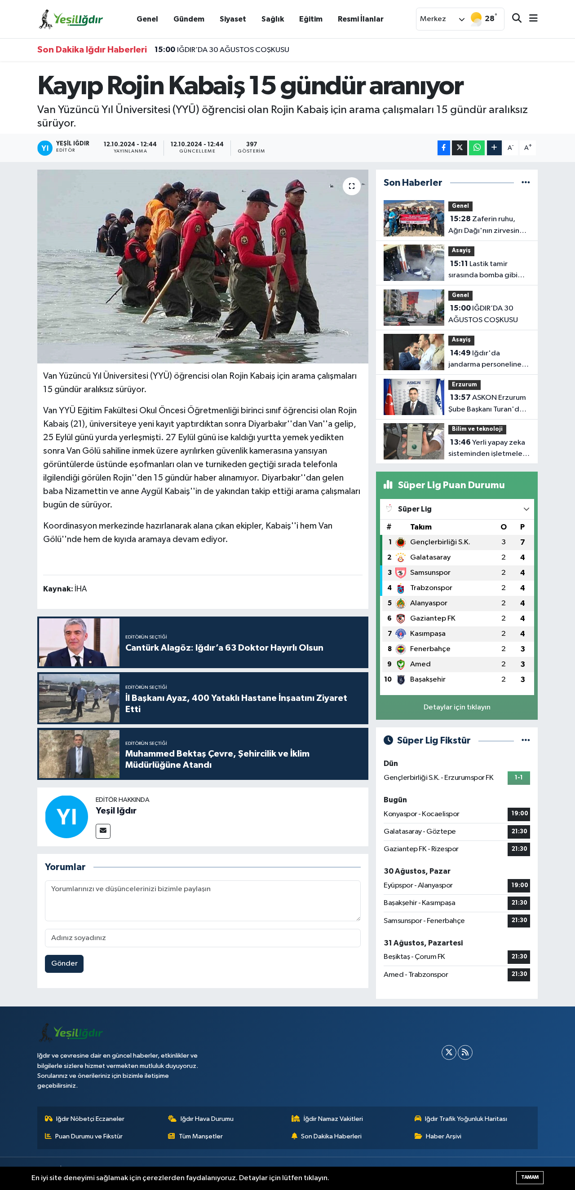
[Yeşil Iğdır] (66, 816)
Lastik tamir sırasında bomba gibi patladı (483, 270)
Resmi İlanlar (361, 19)
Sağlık (272, 19)
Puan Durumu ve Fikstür (89, 1136)
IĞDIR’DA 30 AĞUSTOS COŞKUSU (222, 50)
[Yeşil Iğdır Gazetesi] (71, 18)
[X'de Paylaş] (459, 147)
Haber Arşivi (443, 1136)
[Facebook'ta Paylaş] (444, 147)
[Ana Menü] (530, 19)
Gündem (188, 19)
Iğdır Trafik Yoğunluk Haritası (466, 1119)
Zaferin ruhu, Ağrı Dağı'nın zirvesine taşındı (486, 225)
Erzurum (464, 385)
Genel (147, 19)
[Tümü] (526, 183)
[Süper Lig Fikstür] (526, 740)
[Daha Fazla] (494, 147)
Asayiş (461, 251)
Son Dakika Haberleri (331, 1136)
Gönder (64, 963)
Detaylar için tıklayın (457, 707)
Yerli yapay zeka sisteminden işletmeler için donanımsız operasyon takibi (486, 449)
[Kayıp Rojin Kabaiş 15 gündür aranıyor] (202, 266)
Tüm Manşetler (201, 1136)
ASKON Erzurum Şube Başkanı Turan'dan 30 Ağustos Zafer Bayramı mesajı (487, 404)
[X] (449, 1052)
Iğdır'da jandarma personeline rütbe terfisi (485, 360)
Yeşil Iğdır (116, 810)
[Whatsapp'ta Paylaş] (477, 147)
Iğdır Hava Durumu (207, 1119)
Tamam (530, 1177)
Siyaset (233, 19)
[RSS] (465, 1052)
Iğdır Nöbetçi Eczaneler (90, 1119)
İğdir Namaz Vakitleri (333, 1119)
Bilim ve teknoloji (477, 429)
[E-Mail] (103, 831)
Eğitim (311, 19)
